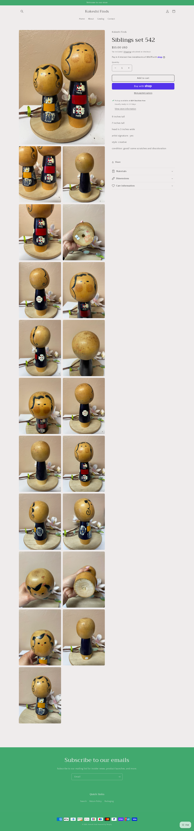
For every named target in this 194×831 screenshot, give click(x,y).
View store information (125, 109)
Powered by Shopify (105, 824)
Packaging (109, 801)
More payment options (143, 93)
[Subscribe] (119, 776)
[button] (22, 11)
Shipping (127, 52)
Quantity (115, 62)
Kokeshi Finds (93, 824)
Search (83, 801)
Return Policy (95, 801)
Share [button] (118, 162)
